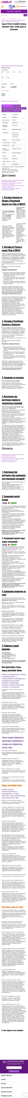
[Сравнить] (3, 94)
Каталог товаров (14, 11)
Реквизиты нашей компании (9, 461)
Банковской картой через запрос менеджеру (13, 458)
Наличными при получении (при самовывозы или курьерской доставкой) (13, 455)
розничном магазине (7, 381)
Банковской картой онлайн (8, 457)
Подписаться (13, 1071)
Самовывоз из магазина (8, 187)
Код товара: (4, 83)
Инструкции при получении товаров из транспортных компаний (11, 189)
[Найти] (25, 15)
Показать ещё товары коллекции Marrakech (12, 65)
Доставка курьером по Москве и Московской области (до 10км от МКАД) (13, 181)
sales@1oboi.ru (18, 259)
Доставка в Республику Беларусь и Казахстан (13, 185)
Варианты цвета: (6, 67)
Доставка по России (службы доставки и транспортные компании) (12, 183)
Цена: (3, 87)
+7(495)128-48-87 (6, 259)
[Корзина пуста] (17, 7)
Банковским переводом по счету (10, 460)
